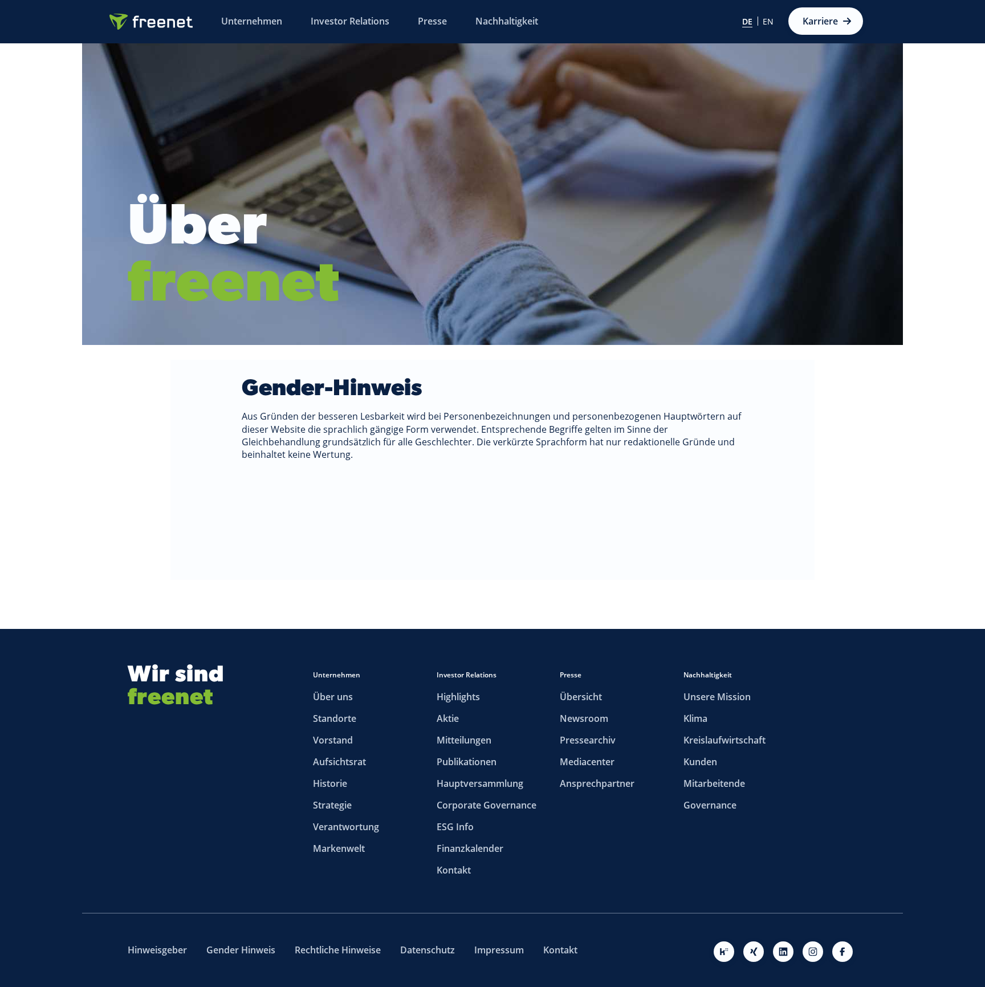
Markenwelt (339, 848)
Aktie (448, 718)
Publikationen (466, 762)
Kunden (700, 762)
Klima (695, 718)
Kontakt (454, 870)
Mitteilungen (464, 740)
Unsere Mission (717, 697)
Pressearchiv (588, 740)
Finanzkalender (470, 848)
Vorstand (333, 740)
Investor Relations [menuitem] (350, 21)
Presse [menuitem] (432, 21)
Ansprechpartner (597, 783)
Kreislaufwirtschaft (724, 740)
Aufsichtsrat (339, 762)
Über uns (333, 697)
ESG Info (455, 827)
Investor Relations (466, 675)
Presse (570, 675)
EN (768, 22)
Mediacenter (587, 762)
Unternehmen (336, 675)
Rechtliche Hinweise (338, 950)
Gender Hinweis (240, 950)
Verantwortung (346, 827)
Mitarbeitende (714, 783)
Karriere (820, 21)
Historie (330, 783)
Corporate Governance (486, 805)
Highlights (458, 697)
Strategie (332, 805)
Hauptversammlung (480, 783)
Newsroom (584, 718)
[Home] (151, 22)
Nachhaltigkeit (707, 675)
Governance (709, 805)
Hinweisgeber (157, 950)
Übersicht (581, 697)
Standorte (334, 718)
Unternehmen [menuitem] (251, 21)
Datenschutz (427, 950)
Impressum (499, 950)
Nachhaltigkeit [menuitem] (506, 21)
